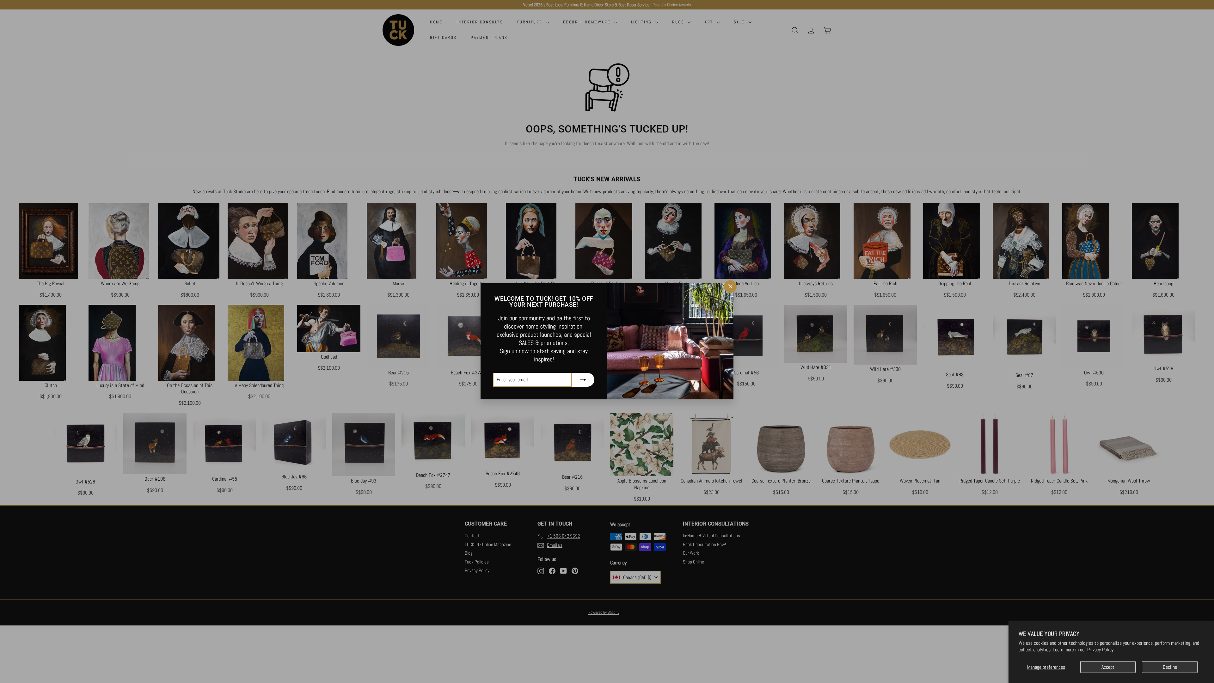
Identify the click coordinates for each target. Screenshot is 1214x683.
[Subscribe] (583, 380)
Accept (1107, 667)
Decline (1170, 667)
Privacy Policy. (1100, 649)
